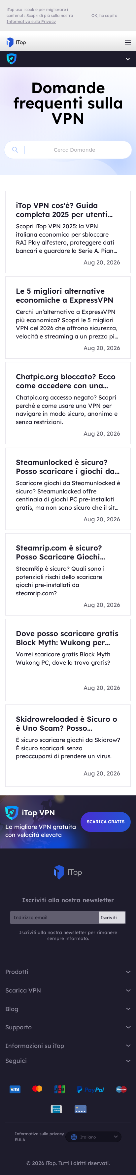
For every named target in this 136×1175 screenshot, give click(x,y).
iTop (12, 59)
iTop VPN (16, 42)
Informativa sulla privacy (39, 1133)
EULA (20, 1139)
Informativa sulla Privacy (31, 21)
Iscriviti (109, 917)
